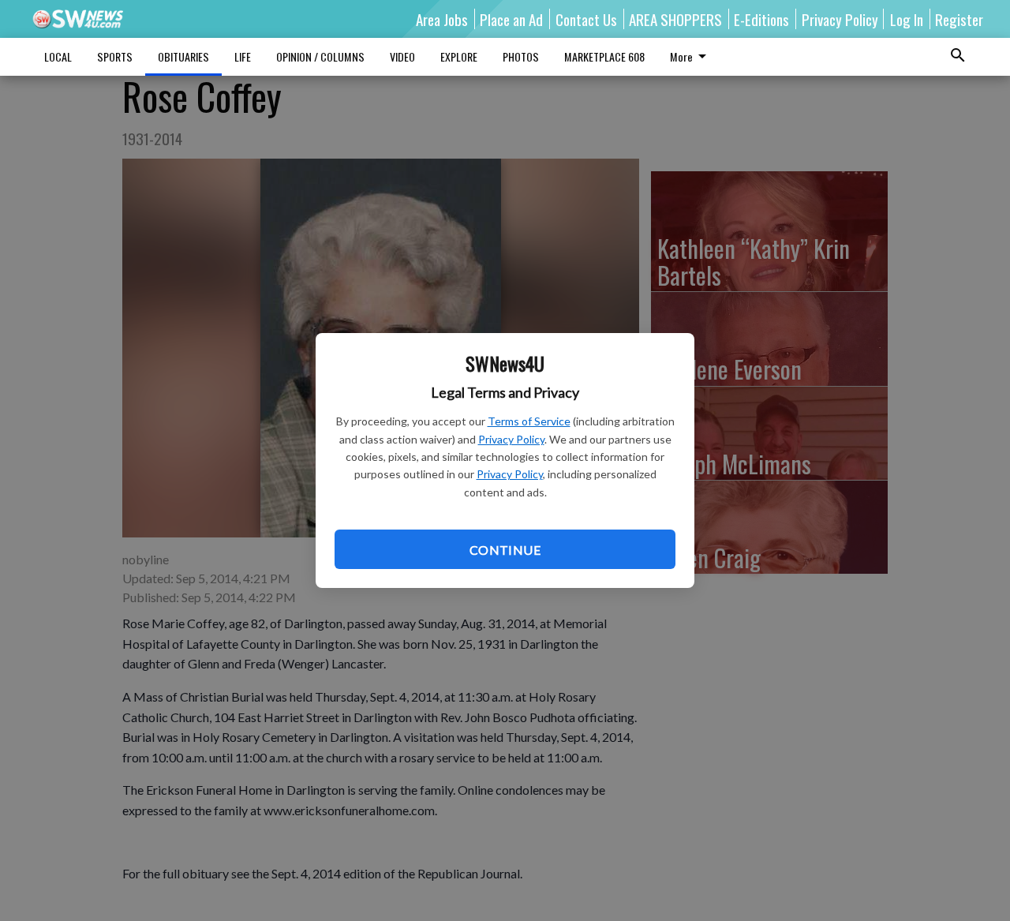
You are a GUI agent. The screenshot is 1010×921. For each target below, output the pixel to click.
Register (959, 19)
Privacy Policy (511, 439)
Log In (906, 19)
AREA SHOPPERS (675, 19)
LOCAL (58, 56)
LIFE (242, 56)
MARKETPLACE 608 (604, 56)
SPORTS (115, 56)
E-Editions (761, 19)
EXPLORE (458, 56)
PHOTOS (521, 56)
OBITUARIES (183, 56)
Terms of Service (529, 421)
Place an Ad (511, 19)
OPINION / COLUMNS (320, 56)
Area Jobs (442, 19)
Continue (505, 549)
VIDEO (402, 56)
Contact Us (586, 19)
